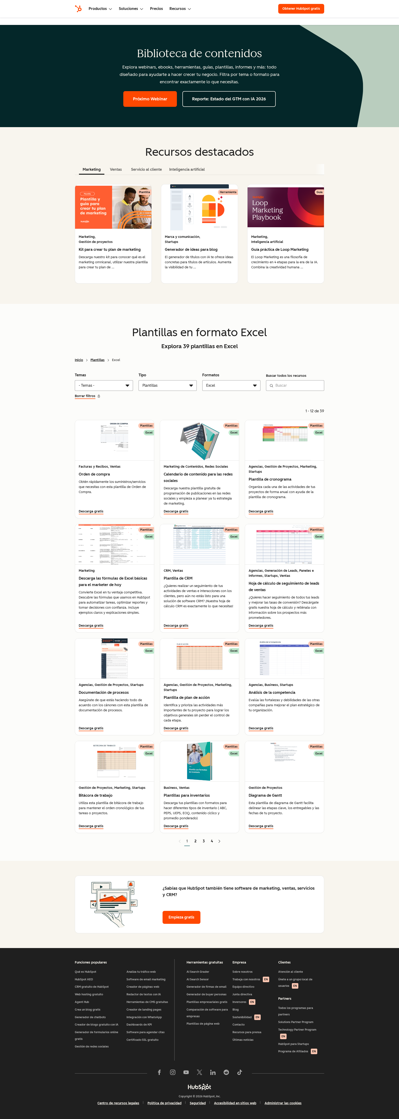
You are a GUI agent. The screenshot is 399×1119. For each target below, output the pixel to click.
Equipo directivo (243, 986)
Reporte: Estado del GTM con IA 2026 (229, 99)
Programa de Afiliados (297, 1051)
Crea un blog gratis (87, 1009)
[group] (113, 234)
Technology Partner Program (297, 1033)
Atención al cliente (290, 971)
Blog (236, 1009)
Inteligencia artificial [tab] (187, 169)
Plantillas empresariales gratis (207, 1002)
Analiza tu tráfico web (141, 971)
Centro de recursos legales (118, 1103)
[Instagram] (173, 1073)
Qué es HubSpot (85, 971)
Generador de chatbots (90, 1017)
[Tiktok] (240, 1073)
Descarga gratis (91, 511)
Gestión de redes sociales (92, 1046)
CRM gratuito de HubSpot (92, 986)
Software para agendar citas (146, 1032)
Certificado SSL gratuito (142, 1039)
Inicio (79, 360)
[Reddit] (226, 1073)
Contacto (239, 1024)
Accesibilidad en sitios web (235, 1103)
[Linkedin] (213, 1073)
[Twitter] (199, 1073)
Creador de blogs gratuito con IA (96, 1024)
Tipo (142, 375)
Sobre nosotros (243, 971)
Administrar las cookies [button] (283, 1103)
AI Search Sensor (198, 979)
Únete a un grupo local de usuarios (295, 983)
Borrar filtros (85, 396)
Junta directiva (242, 994)
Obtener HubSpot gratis (301, 9)
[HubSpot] (78, 8)
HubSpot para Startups (293, 1044)
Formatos (210, 375)
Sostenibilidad (246, 1017)
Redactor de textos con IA (144, 994)
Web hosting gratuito (89, 994)
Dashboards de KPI (139, 1024)
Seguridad (198, 1103)
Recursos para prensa (247, 1032)
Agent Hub (82, 1002)
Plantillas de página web (203, 1023)
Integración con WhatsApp (144, 1017)
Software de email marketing (146, 979)
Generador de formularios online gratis (96, 1036)
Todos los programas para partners (295, 1011)
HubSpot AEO (84, 979)
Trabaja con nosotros (250, 979)
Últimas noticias (243, 1039)
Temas (80, 375)
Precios (156, 8)
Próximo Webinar (150, 99)
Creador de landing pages (144, 1009)
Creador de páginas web (143, 986)
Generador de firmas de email (207, 986)
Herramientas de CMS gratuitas (147, 1002)
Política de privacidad (164, 1103)
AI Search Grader (198, 971)
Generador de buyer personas (207, 994)
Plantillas (98, 360)
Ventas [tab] (116, 169)
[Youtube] (186, 1073)
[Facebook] (159, 1073)
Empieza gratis (181, 917)
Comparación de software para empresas (207, 1013)
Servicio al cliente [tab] (146, 169)
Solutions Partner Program (295, 1022)
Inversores (243, 1002)
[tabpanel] (199, 234)
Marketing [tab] (92, 169)
